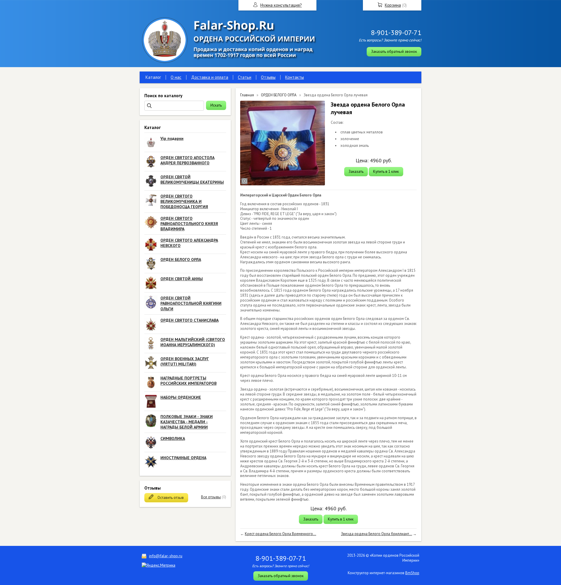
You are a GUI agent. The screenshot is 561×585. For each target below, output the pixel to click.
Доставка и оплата (209, 77)
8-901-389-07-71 (396, 32)
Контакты (294, 77)
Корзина (393, 5)
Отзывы (268, 77)
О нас (176, 77)
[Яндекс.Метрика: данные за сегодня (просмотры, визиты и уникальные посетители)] (158, 565)
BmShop (412, 572)
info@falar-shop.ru (165, 555)
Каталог (153, 77)
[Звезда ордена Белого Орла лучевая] (282, 143)
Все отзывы (211, 497)
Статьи (244, 77)
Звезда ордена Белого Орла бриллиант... (376, 533)
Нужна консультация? (281, 5)
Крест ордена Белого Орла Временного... (280, 533)
